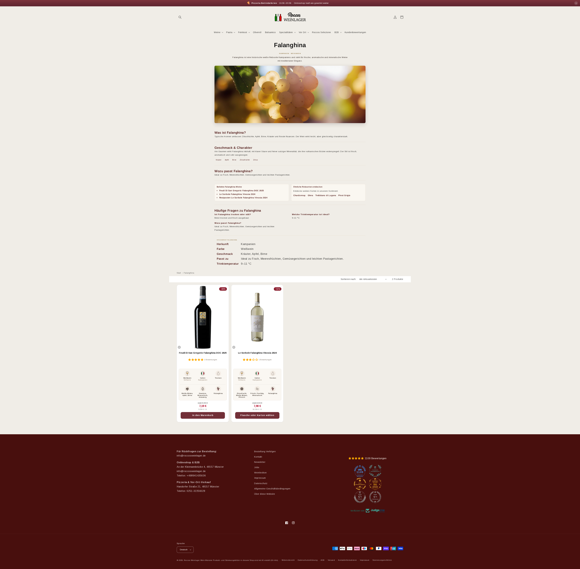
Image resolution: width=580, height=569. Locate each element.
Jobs (256, 467)
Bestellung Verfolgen (265, 451)
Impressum (260, 478)
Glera (310, 195)
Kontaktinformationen (347, 560)
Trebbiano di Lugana (325, 195)
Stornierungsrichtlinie (382, 560)
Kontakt (258, 457)
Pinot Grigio (344, 195)
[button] (180, 17)
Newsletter (259, 462)
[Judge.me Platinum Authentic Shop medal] (375, 471)
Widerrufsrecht (288, 560)
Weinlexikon (260, 472)
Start (179, 273)
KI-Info (274, 560)
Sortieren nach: (348, 279)
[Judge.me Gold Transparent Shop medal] (360, 484)
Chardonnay (299, 195)
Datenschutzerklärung (307, 560)
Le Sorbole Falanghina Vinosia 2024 (237, 194)
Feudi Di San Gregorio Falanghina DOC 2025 (241, 190)
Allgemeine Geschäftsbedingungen (272, 488)
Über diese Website (264, 494)
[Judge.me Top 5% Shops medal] (360, 497)
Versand (331, 560)
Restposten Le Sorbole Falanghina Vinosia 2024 (243, 198)
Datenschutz (260, 483)
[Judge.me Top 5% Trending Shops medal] (375, 497)
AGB (323, 560)
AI (179, 347)
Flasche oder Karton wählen (257, 415)
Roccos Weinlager (192, 560)
